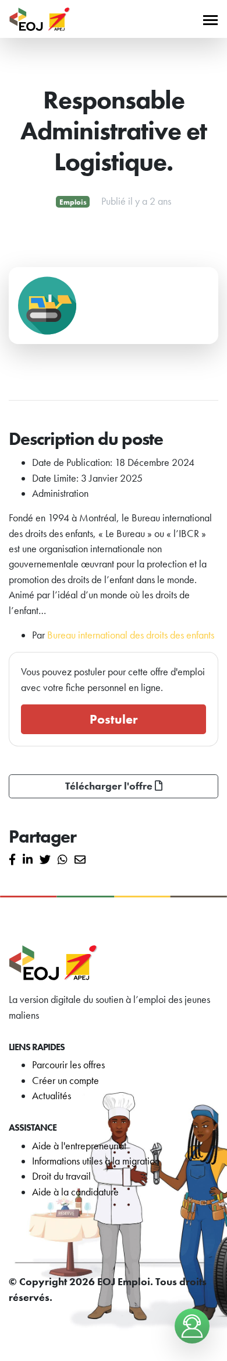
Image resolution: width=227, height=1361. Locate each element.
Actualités (51, 1095)
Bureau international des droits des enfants (130, 635)
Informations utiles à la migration (95, 1161)
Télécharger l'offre (110, 786)
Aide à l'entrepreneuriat (79, 1145)
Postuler (113, 719)
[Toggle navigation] (210, 19)
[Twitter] (45, 860)
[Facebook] (12, 860)
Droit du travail (61, 1176)
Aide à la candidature (75, 1191)
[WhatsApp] (63, 860)
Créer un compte (65, 1080)
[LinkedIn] (28, 860)
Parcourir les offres (68, 1064)
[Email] (80, 860)
